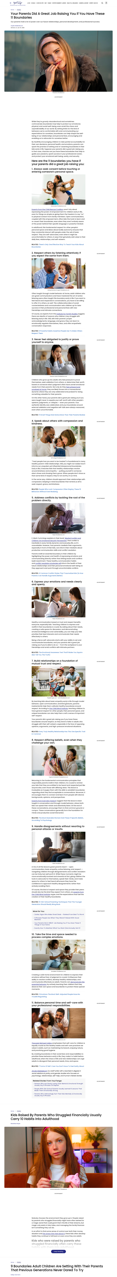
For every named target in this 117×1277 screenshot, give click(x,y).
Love (28, 3)
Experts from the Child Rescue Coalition (47, 209)
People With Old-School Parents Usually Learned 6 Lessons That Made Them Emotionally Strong (58, 1089)
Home (12, 10)
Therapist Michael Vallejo (42, 1043)
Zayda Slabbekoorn (17, 26)
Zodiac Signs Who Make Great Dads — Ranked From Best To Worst (59, 914)
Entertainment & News (59, 3)
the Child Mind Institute (58, 708)
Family (49, 3)
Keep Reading (58, 1251)
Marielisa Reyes (15, 1123)
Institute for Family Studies (67, 314)
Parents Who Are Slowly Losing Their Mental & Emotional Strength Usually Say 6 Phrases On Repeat (58, 1084)
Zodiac (33, 3)
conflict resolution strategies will (48, 563)
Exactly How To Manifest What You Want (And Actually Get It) (57, 928)
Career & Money (83, 3)
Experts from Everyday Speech (44, 801)
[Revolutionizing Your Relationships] (17, 3)
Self (45, 3)
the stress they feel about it (54, 1234)
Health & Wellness (72, 3)
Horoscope (40, 3)
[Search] (102, 3)
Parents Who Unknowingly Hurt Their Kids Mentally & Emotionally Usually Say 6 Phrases (58, 1094)
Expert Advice (93, 3)
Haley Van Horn (15, 1275)
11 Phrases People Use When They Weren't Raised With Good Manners (56, 918)
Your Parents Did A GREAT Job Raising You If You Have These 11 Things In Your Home (57, 924)
